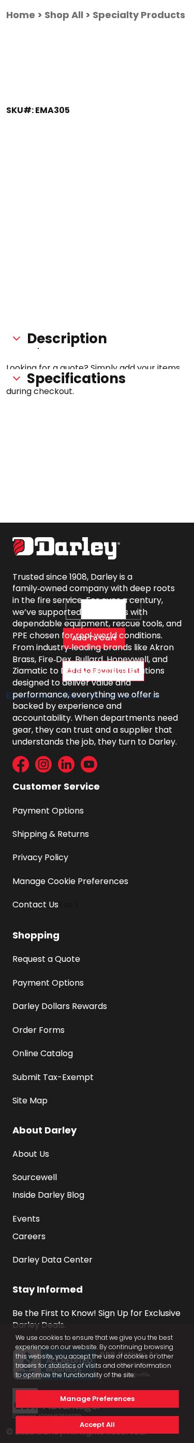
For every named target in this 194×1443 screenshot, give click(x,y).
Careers (29, 1236)
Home (20, 14)
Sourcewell (34, 1177)
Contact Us (35, 904)
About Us (30, 1154)
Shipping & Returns (50, 834)
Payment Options (48, 811)
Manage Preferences (97, 1399)
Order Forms (38, 1030)
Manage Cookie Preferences (70, 881)
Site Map (30, 1100)
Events (26, 1219)
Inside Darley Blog (48, 1195)
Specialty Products (139, 14)
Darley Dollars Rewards (59, 1006)
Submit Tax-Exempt (53, 1077)
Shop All (63, 14)
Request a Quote (46, 959)
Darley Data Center (52, 1260)
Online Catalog (42, 1053)
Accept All (97, 1425)
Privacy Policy (40, 857)
